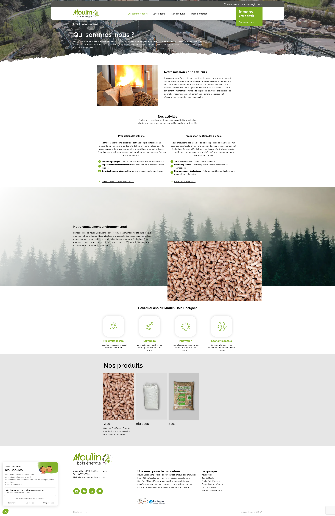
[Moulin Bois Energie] (120, 13)
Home (75, 24)
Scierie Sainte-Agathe (212, 490)
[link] (76, 491)
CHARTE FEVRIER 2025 (185, 181)
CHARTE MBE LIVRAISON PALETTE (118, 181)
